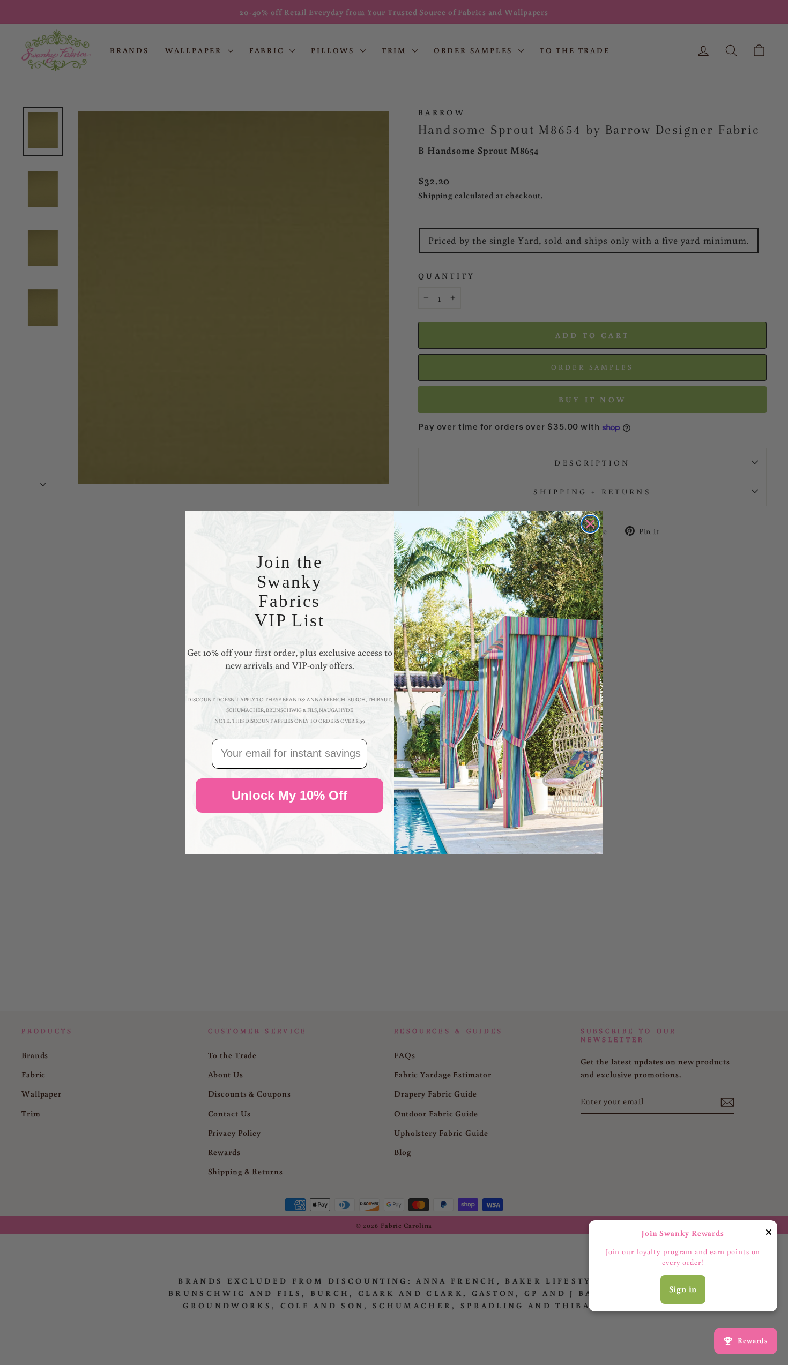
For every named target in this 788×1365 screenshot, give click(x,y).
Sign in (683, 1289)
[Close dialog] (590, 523)
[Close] (768, 1234)
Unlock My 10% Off (289, 795)
